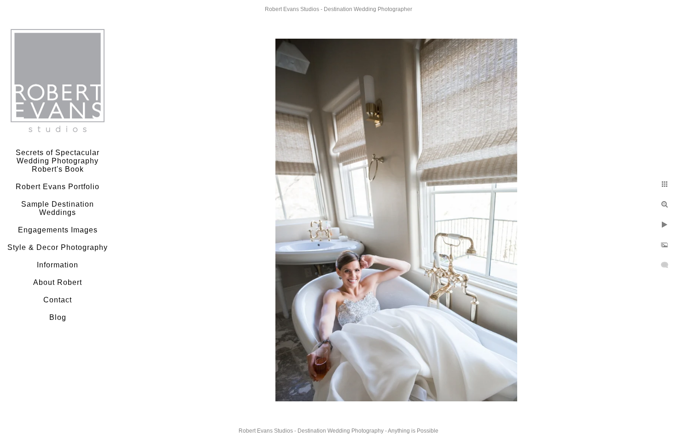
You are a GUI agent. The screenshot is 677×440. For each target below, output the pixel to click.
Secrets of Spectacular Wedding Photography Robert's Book (57, 161)
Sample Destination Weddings (57, 208)
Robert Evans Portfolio (57, 187)
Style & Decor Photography (57, 247)
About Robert (57, 282)
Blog (57, 317)
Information (57, 265)
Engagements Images (58, 230)
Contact (57, 300)
